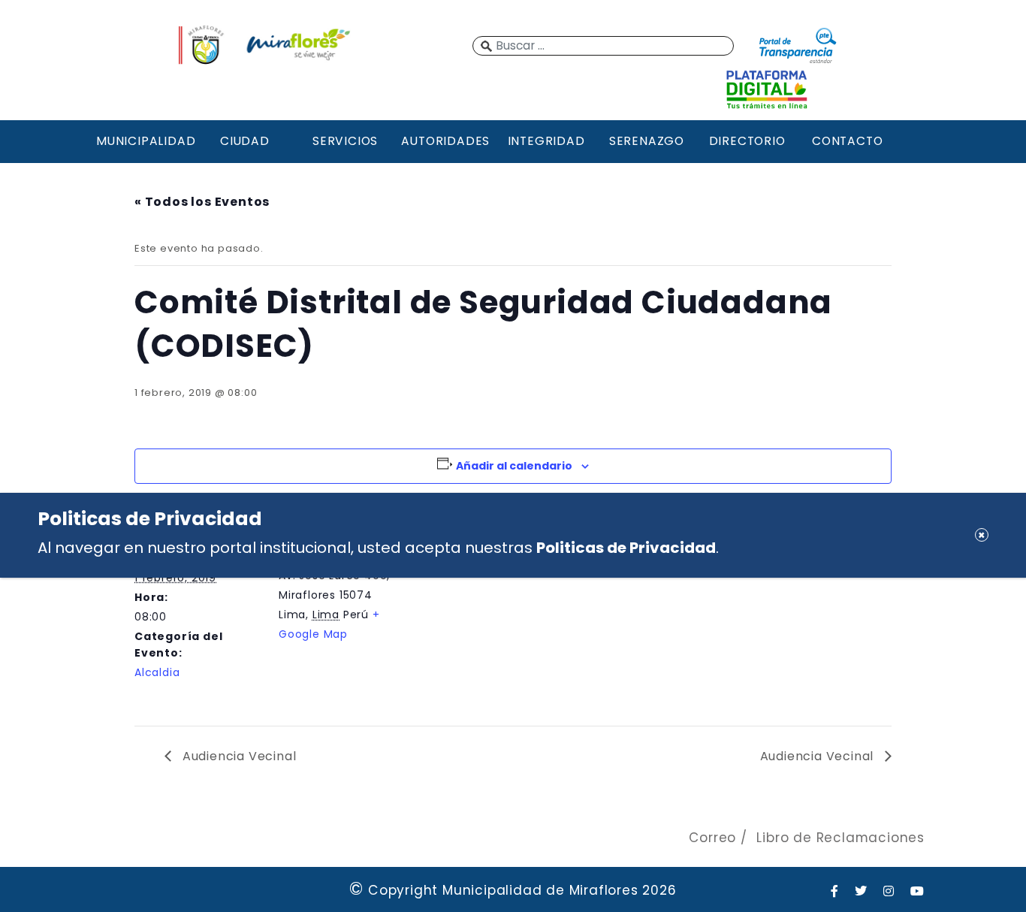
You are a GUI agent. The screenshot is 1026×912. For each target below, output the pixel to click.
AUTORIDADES (445, 141)
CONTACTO (847, 141)
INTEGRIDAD (546, 141)
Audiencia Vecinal (237, 756)
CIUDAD (245, 141)
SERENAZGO (646, 141)
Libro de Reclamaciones (840, 838)
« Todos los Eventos (202, 201)
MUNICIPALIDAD (144, 141)
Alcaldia (157, 672)
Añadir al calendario (514, 465)
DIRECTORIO (747, 141)
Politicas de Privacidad (626, 546)
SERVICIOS (345, 141)
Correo (712, 838)
